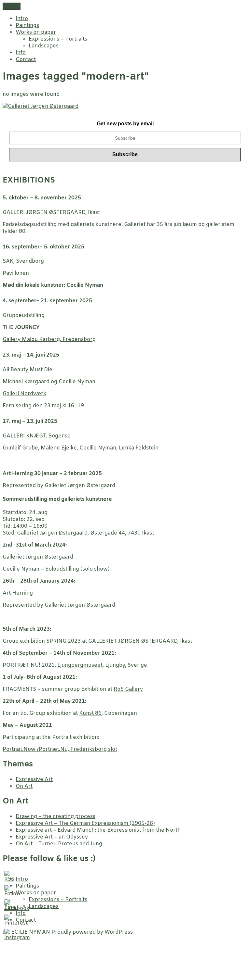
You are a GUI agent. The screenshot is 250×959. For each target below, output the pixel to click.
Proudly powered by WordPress (92, 932)
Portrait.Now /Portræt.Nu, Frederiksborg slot (60, 749)
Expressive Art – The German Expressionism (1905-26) (85, 823)
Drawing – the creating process (55, 816)
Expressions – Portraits (58, 39)
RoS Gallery (128, 689)
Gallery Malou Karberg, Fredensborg (49, 339)
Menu (11, 6)
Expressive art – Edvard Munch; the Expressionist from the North (98, 830)
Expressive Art (34, 779)
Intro (22, 18)
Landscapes (44, 46)
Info (21, 52)
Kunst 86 (90, 713)
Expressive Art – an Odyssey (52, 837)
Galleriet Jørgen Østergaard (38, 557)
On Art (24, 786)
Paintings (27, 25)
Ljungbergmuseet (80, 665)
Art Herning (18, 593)
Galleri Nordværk (24, 393)
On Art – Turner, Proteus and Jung (59, 843)
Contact (26, 59)
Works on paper (36, 32)
